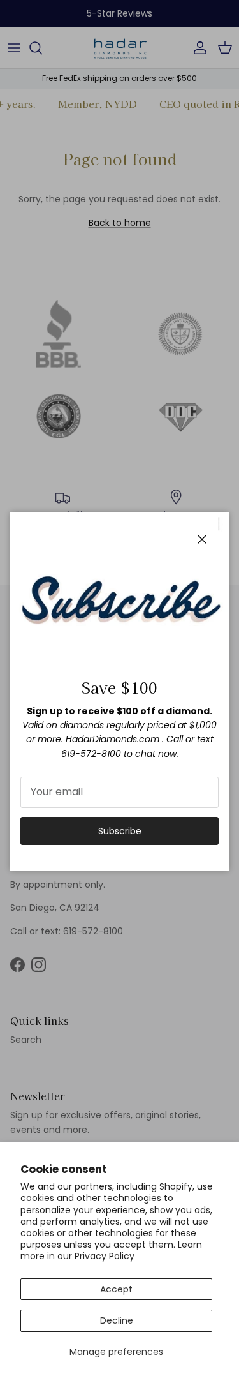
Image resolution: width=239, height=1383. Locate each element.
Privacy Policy (104, 1256)
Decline (116, 1320)
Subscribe (119, 831)
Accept (116, 1289)
